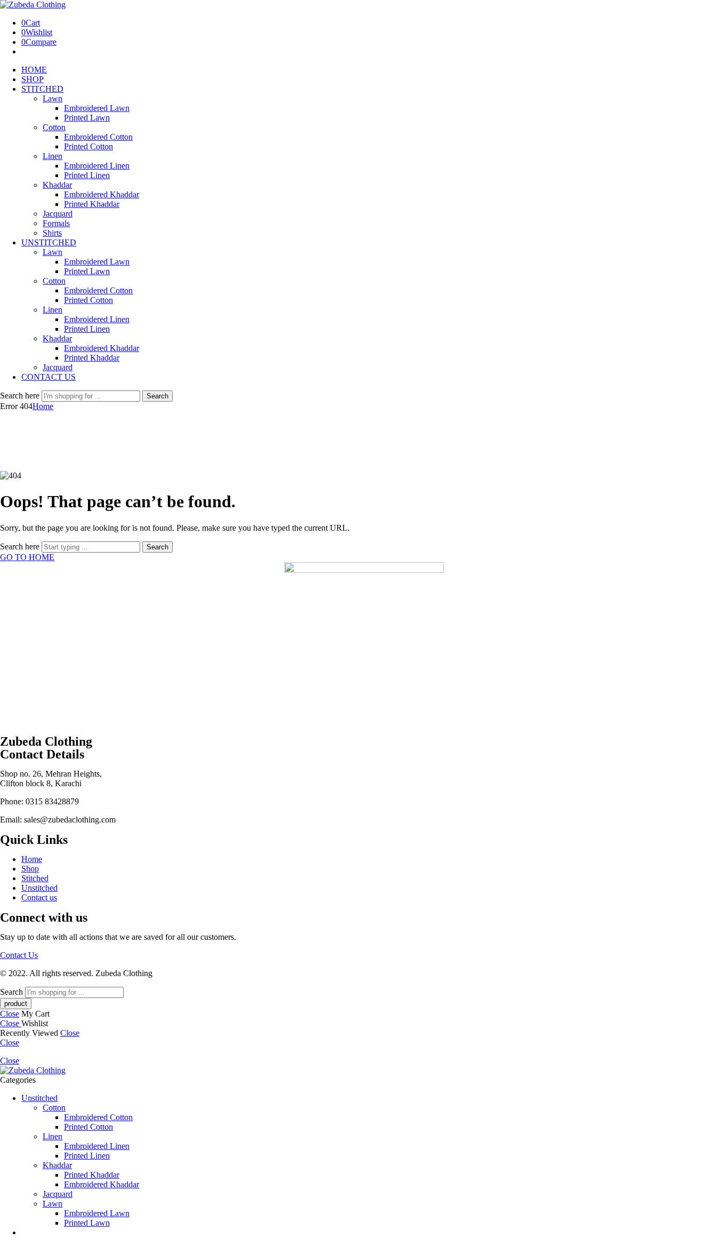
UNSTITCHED (48, 242)
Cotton (54, 127)
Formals (56, 223)
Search (157, 396)
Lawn (52, 98)
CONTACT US (48, 376)
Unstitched (39, 1098)
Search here (21, 395)
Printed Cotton (88, 146)
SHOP (32, 79)
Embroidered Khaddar (101, 194)
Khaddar (57, 184)
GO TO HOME (27, 557)
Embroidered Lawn (97, 108)
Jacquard (57, 213)
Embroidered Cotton (98, 136)
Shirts (52, 232)
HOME (34, 69)
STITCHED (42, 88)
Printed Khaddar (91, 204)
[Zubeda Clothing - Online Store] (33, 4)
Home (43, 406)
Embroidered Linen (97, 165)
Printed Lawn (87, 117)
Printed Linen (87, 175)
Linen (52, 156)
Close (9, 1013)
